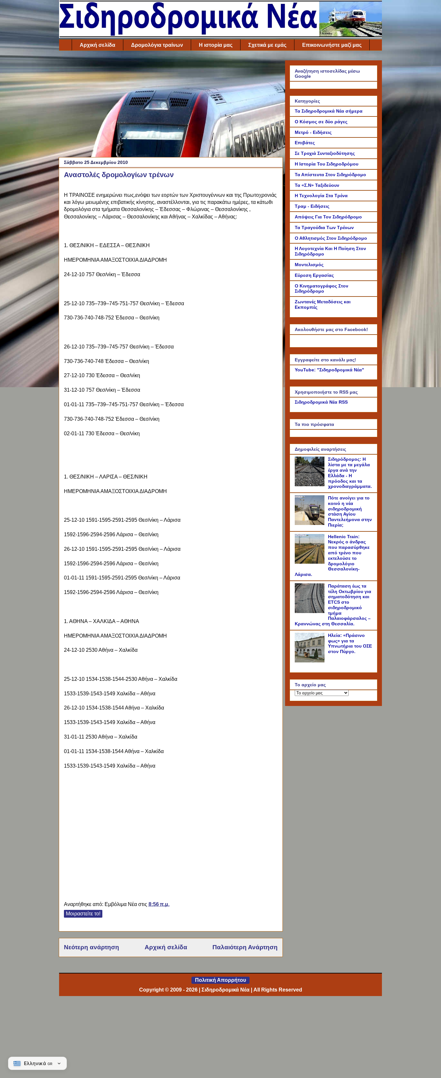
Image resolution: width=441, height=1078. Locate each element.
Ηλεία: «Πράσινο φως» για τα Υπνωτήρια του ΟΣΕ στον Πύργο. (350, 643)
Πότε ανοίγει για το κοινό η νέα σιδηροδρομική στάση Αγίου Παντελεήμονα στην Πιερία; (350, 511)
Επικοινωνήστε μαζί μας (332, 45)
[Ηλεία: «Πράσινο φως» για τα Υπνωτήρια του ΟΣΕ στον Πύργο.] (310, 660)
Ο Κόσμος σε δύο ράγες (321, 121)
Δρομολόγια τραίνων (157, 45)
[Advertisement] (170, 105)
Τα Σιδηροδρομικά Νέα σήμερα (329, 111)
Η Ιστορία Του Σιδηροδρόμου (326, 163)
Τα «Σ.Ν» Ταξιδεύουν (317, 185)
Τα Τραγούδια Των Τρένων (324, 227)
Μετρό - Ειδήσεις (313, 132)
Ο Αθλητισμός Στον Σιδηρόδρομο (331, 238)
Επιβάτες (305, 142)
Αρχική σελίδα (97, 45)
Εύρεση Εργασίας (314, 275)
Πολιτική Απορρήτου (220, 980)
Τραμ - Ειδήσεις (312, 206)
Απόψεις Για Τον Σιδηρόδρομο (328, 216)
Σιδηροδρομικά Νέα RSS (321, 402)
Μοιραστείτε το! (83, 913)
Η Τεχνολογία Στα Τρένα (321, 195)
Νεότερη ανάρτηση (91, 947)
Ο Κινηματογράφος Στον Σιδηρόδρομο (321, 288)
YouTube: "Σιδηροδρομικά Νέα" (329, 369)
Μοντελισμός (309, 264)
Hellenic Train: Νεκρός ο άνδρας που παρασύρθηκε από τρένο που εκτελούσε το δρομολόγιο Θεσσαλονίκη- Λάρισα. (332, 555)
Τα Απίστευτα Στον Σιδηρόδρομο (330, 174)
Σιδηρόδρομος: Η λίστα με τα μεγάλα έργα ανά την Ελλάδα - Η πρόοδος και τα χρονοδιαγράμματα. (350, 473)
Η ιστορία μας (215, 45)
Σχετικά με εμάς (267, 45)
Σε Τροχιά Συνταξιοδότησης (325, 153)
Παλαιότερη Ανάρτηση (245, 947)
